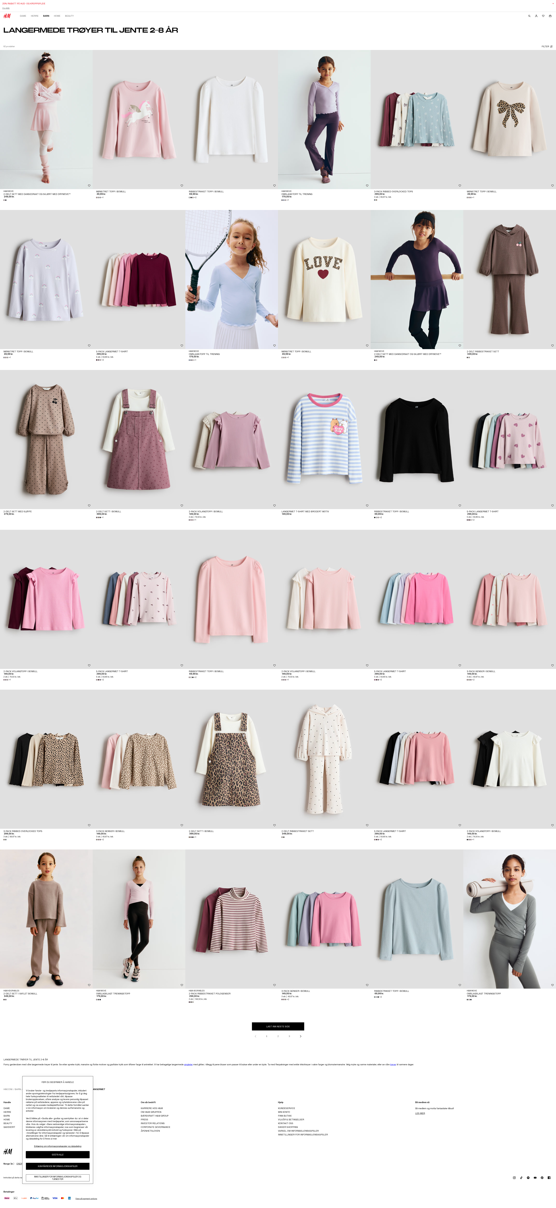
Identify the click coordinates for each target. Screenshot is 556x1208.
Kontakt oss (285, 1123)
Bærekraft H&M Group (155, 1116)
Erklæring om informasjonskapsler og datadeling (57, 1146)
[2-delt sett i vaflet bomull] (46, 919)
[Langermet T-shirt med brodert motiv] (324, 439)
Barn (46, 16)
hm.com (7, 1089)
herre (35, 16)
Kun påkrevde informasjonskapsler (57, 1166)
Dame (23, 16)
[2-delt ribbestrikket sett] (509, 279)
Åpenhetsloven (150, 1131)
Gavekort (9, 1127)
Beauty (69, 16)
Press (144, 1119)
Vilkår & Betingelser (291, 1119)
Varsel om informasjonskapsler (298, 1131)
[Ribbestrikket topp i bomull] (231, 119)
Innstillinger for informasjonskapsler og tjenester (57, 1177)
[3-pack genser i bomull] (509, 599)
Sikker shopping (288, 1127)
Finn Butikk (285, 1116)
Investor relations (153, 1123)
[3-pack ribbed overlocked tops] (417, 119)
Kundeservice (286, 1108)
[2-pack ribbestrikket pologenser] (231, 919)
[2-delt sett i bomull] (139, 439)
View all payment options (86, 1199)
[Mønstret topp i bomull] (139, 119)
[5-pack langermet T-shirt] (139, 279)
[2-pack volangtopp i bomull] (231, 439)
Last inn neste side (278, 1026)
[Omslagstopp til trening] (324, 119)
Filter (545, 46)
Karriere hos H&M (152, 1108)
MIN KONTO (284, 1112)
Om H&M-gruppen (151, 1112)
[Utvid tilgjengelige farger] (5, 200)
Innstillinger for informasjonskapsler (303, 1134)
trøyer (393, 1064)
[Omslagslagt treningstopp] (139, 919)
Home (57, 16)
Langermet (98, 1089)
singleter (188, 1064)
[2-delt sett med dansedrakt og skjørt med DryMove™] (46, 119)
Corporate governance (155, 1127)
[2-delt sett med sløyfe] (46, 439)
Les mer (420, 1113)
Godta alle (58, 1155)
